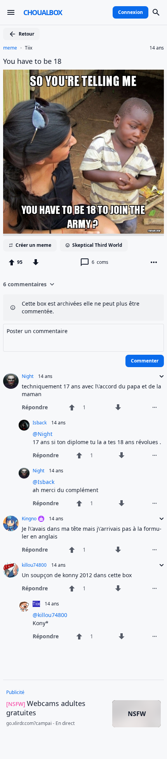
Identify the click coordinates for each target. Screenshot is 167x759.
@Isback (43, 481)
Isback (40, 423)
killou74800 (34, 565)
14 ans (157, 48)
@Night (42, 434)
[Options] (154, 262)
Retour (26, 34)
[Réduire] (159, 376)
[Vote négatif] (35, 262)
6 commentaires (25, 284)
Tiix (28, 48)
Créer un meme (33, 245)
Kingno (29, 519)
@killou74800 (50, 615)
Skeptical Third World (97, 245)
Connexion (130, 12)
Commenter (144, 360)
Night (27, 376)
